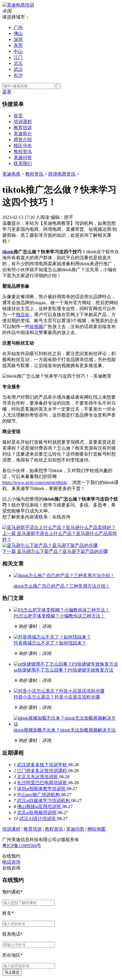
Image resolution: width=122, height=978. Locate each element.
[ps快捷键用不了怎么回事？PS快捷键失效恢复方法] (66, 664)
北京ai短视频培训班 (37, 812)
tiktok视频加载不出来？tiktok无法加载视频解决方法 (65, 730)
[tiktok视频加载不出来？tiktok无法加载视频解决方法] (67, 724)
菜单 (6, 91)
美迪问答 (23, 157)
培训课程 (23, 121)
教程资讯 (23, 151)
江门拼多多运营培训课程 (42, 770)
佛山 (18, 33)
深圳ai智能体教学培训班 (42, 788)
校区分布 (23, 145)
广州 (18, 27)
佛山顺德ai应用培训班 (39, 806)
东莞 (18, 45)
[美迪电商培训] (18, 5)
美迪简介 (23, 133)
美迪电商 (11, 174)
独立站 (23, 314)
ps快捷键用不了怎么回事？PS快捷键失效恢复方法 (63, 670)
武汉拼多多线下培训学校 (42, 764)
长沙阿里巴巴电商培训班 (42, 782)
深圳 (18, 39)
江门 (18, 57)
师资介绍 (23, 139)
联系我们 (23, 163)
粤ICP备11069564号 (21, 845)
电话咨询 (11, 862)
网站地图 (96, 829)
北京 (18, 63)
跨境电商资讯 (61, 174)
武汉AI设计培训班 (38, 818)
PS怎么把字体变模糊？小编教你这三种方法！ (59, 615)
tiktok (8, 251)
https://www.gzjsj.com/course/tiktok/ (35, 482)
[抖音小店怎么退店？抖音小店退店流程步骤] (59, 691)
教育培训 (23, 127)
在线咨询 (61, 516)
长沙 (18, 75)
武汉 (18, 69)
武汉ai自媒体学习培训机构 (44, 800)
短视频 (36, 326)
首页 (18, 115)
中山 (18, 51)
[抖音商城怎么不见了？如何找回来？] (52, 637)
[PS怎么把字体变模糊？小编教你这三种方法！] (62, 610)
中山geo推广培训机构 (39, 794)
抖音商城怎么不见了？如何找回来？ (50, 643)
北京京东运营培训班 (38, 776)
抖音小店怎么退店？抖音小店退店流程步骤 (57, 697)
